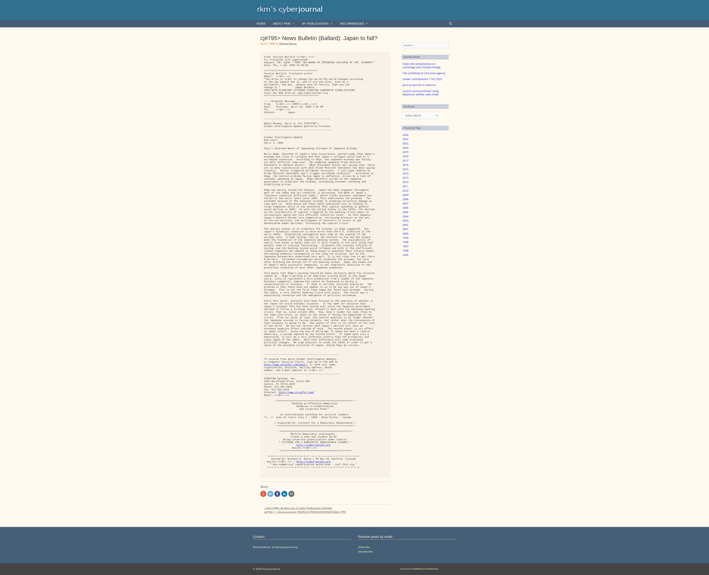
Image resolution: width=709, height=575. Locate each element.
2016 (405, 165)
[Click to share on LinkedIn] (284, 494)
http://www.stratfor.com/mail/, (286, 364)
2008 (405, 199)
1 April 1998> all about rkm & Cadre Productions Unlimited (298, 508)
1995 (405, 255)
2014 (405, 173)
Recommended (352, 23)
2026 (405, 135)
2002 (405, 225)
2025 (405, 139)
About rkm (281, 23)
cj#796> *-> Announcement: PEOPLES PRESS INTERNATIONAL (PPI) (305, 511)
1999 (405, 238)
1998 (405, 242)
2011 (405, 186)
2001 (405, 229)
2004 (405, 216)
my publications (315, 23)
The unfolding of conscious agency (424, 73)
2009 (405, 195)
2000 (405, 233)
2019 (405, 152)
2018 (405, 156)
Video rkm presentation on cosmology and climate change (422, 65)
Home (261, 23)
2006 (405, 207)
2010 (405, 190)
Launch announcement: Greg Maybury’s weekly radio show (421, 92)
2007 (405, 203)
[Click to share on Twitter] (270, 494)
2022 (405, 143)
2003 (405, 220)
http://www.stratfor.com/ (296, 392)
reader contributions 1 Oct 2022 (422, 79)
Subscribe (364, 547)
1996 (405, 250)
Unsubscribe (365, 551)
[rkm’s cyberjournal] (290, 9)
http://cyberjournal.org (313, 445)
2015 (405, 169)
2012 (405, 182)
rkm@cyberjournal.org (285, 547)
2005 (405, 212)
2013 (405, 177)
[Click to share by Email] (291, 494)
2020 (405, 148)
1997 (405, 246)
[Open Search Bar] (450, 23)
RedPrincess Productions (426, 569)
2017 (405, 160)
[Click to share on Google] (263, 494)
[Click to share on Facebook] (277, 494)
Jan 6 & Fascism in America (419, 85)
